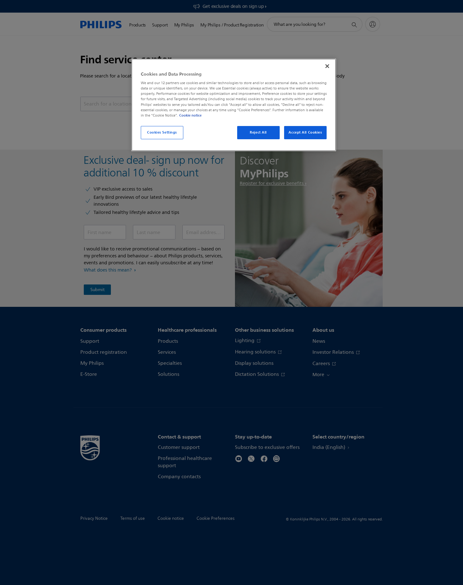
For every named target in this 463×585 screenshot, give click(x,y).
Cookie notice (190, 115)
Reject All (258, 132)
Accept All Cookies (305, 132)
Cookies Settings (162, 132)
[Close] (327, 66)
